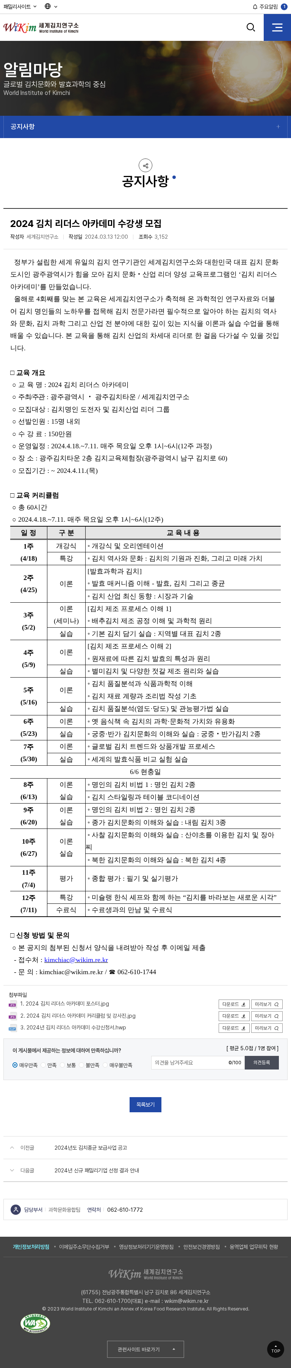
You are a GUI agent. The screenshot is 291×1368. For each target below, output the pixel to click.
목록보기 (145, 1104)
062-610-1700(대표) (119, 1301)
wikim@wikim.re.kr (186, 1301)
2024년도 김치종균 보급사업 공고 (91, 1147)
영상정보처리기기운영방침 (146, 1247)
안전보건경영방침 (201, 1247)
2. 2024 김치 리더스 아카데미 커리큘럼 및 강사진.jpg (78, 1015)
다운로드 (230, 1004)
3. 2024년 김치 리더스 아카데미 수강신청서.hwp (73, 1027)
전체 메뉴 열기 (277, 27)
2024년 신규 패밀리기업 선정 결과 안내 (97, 1170)
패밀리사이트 (17, 6)
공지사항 (23, 127)
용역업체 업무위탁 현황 (254, 1247)
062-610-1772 (125, 1209)
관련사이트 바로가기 (139, 1349)
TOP (275, 1351)
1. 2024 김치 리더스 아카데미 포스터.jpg (64, 1003)
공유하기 (145, 165)
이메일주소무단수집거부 (84, 1247)
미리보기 (263, 1004)
